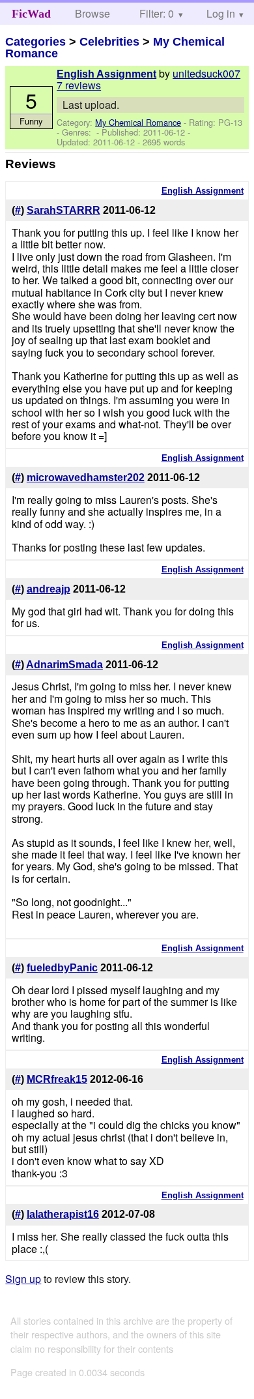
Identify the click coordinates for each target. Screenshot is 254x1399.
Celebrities (109, 41)
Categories (35, 41)
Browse (92, 13)
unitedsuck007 (206, 73)
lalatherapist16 (63, 1214)
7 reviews (79, 85)
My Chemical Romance (138, 122)
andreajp (48, 589)
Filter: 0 (156, 13)
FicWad (31, 13)
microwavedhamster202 (86, 477)
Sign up (23, 1278)
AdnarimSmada (64, 664)
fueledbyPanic (62, 967)
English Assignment (106, 74)
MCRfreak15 (57, 1079)
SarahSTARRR (63, 210)
